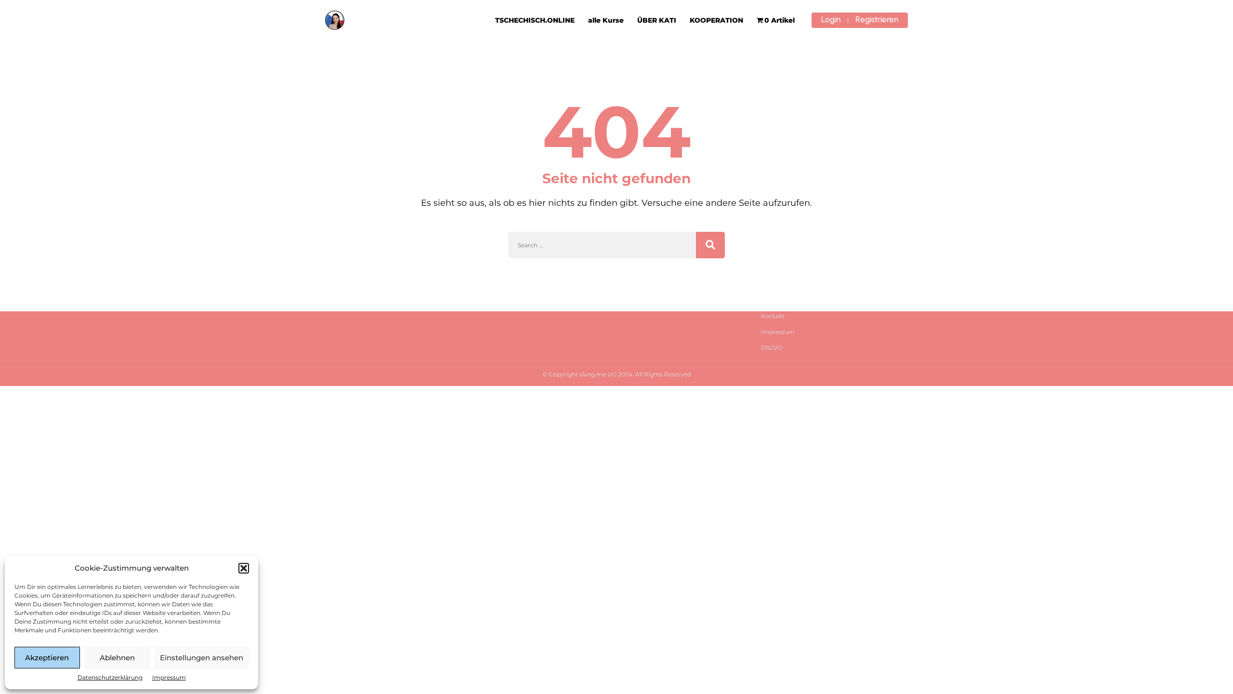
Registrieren (876, 19)
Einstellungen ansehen (201, 657)
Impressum (169, 677)
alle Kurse (606, 20)
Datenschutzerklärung (110, 677)
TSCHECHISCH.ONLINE (535, 20)
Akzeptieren (47, 657)
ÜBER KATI (656, 20)
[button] (244, 568)
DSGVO (771, 347)
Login (830, 19)
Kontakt (773, 316)
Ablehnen (117, 657)
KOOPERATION (716, 20)
